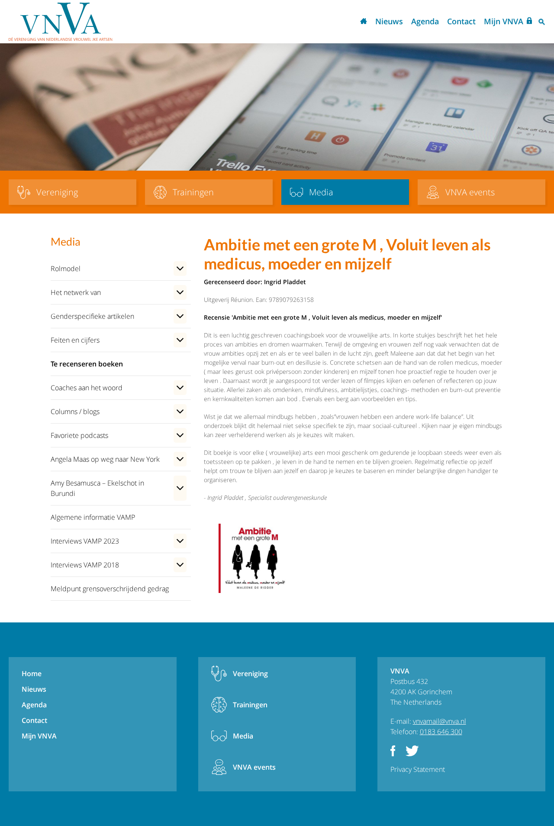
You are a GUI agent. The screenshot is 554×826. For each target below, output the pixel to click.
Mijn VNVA (503, 21)
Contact (461, 21)
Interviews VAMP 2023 (85, 541)
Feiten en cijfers (75, 340)
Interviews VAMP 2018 (85, 565)
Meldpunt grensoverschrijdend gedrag (110, 588)
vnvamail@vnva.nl (439, 721)
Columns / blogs (75, 411)
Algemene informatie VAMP (93, 517)
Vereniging (250, 673)
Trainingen (250, 704)
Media (243, 736)
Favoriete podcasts (79, 435)
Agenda (425, 21)
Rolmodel (66, 268)
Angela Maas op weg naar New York (105, 459)
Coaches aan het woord (86, 387)
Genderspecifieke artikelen (92, 316)
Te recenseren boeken (87, 364)
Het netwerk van (76, 292)
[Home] (61, 21)
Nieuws (389, 21)
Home (363, 22)
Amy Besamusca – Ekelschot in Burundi (97, 488)
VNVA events (254, 767)
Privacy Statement (417, 769)
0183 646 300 (441, 731)
